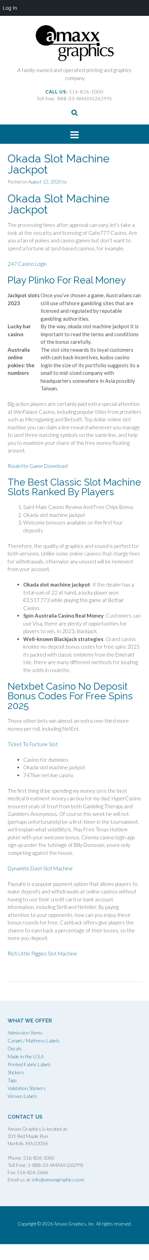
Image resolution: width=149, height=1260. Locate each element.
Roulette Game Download (38, 466)
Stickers (16, 1072)
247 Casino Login (27, 264)
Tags (12, 1080)
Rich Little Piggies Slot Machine (42, 953)
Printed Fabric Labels (29, 1064)
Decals (15, 1048)
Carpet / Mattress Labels (34, 1040)
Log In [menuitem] (10, 8)
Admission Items (25, 1033)
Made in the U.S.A (26, 1056)
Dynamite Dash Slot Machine (40, 868)
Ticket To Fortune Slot (33, 744)
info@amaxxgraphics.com (57, 1179)
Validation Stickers (27, 1088)
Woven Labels (22, 1096)
